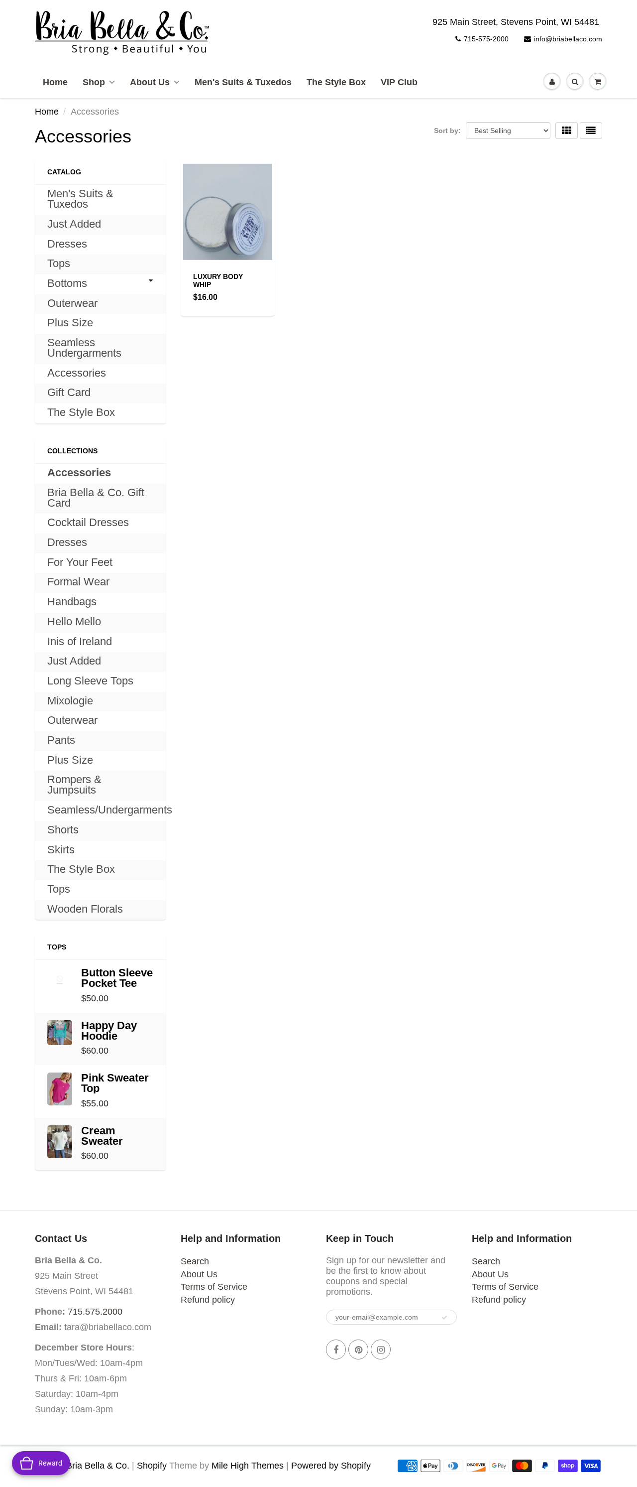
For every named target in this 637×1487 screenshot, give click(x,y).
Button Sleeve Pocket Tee (117, 977)
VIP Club (399, 82)
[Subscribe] (444, 1318)
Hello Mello (74, 621)
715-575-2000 (486, 39)
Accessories (76, 373)
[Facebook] (336, 1349)
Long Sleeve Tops (90, 681)
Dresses (67, 244)
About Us (150, 82)
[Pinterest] (358, 1349)
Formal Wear (78, 581)
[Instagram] (381, 1349)
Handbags (72, 601)
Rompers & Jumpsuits (74, 784)
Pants (61, 740)
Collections (72, 451)
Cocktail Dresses (88, 522)
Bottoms (67, 283)
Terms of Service (214, 1287)
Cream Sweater (102, 1135)
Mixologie (70, 700)
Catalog (64, 172)
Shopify (152, 1466)
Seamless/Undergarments (109, 810)
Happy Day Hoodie (109, 1030)
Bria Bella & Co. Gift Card (95, 497)
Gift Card (69, 392)
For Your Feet (79, 562)
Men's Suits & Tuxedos (243, 82)
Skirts (61, 849)
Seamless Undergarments (84, 347)
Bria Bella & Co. (97, 1466)
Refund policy (208, 1300)
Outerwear (72, 303)
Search (195, 1261)
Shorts (63, 829)
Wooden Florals (85, 909)
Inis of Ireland (79, 641)
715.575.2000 (95, 1312)
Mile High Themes (248, 1466)
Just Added (74, 224)
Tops (58, 263)
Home (55, 82)
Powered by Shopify (331, 1466)
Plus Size (70, 322)
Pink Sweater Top (115, 1083)
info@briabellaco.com (568, 39)
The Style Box (336, 82)
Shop (94, 82)
